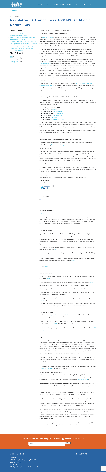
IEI (91, 4)
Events (84, 4)
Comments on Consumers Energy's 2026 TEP (23, 41)
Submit (68, 443)
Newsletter (13, 60)
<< (13, 10)
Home (40, 4)
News (69, 4)
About (48, 4)
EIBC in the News (15, 58)
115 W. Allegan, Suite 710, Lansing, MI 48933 (23, 460)
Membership (58, 4)
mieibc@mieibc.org (15, 462)
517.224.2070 (13, 464)
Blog (11, 56)
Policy (76, 4)
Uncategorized (14, 62)
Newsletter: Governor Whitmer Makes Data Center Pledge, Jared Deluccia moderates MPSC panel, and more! (22, 48)
